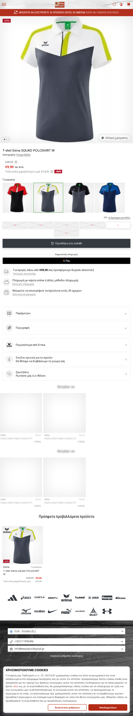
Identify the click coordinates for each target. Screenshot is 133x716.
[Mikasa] (120, 597)
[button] (66, 313)
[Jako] (93, 597)
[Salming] (80, 611)
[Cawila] (39, 597)
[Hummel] (80, 597)
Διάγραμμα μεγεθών (119, 217)
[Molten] (39, 611)
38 (14, 225)
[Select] (93, 611)
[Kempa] (107, 597)
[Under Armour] (107, 611)
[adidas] (12, 597)
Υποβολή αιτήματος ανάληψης (66, 655)
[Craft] (53, 597)
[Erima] (66, 597)
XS (40, 225)
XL (66, 233)
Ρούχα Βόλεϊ (23, 154)
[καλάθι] (128, 4)
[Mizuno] (26, 611)
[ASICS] (26, 597)
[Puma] (66, 611)
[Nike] (53, 611)
